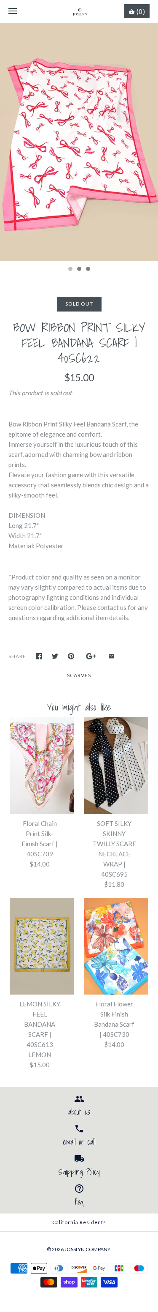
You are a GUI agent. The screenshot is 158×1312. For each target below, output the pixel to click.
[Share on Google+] (91, 656)
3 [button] (87, 269)
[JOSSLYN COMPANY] (79, 11)
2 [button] (79, 269)
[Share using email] (111, 656)
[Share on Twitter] (55, 656)
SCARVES (79, 675)
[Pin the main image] (71, 656)
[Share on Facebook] (39, 656)
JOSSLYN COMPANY (87, 1249)
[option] (79, 142)
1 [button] (70, 269)
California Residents (79, 1222)
